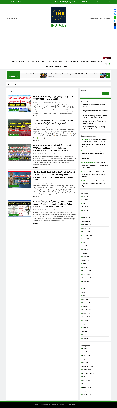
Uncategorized (86, 394)
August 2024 (85, 281)
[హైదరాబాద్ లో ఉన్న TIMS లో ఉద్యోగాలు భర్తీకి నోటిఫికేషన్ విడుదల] (89, 76)
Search (83, 90)
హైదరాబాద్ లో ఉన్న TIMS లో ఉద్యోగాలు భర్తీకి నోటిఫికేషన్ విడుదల (83, 2)
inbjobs (37, 127)
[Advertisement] (58, 43)
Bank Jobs (85, 362)
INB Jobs (58, 25)
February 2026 (86, 217)
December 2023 (86, 310)
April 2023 (85, 338)
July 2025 (85, 242)
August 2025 (85, 239)
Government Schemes (53, 66)
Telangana (85, 391)
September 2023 (87, 320)
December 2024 (86, 267)
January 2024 (86, 306)
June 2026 (85, 203)
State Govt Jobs (32, 61)
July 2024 (85, 285)
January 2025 (86, 263)
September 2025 (87, 235)
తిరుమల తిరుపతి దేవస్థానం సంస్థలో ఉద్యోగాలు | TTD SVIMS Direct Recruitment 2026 (59, 74)
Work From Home (87, 398)
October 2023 (86, 317)
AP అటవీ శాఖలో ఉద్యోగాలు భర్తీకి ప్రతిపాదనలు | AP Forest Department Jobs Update (95, 165)
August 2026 (85, 196)
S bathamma (86, 139)
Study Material (71, 61)
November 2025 (86, 228)
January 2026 (86, 221)
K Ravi (84, 171)
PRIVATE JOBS (86, 387)
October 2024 (86, 274)
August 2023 (85, 324)
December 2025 (86, 225)
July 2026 (85, 200)
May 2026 (85, 207)
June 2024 (85, 288)
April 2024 (85, 295)
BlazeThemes (71, 404)
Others (84, 384)
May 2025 (85, 249)
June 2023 (85, 331)
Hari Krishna (38, 102)
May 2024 (85, 292)
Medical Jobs (46, 61)
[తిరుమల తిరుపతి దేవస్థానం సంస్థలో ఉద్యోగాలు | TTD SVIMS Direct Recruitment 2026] (29, 76)
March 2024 (85, 299)
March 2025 (85, 256)
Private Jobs (57, 61)
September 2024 (87, 278)
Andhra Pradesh (14, 110)
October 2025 (86, 232)
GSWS (65, 66)
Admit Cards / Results (88, 61)
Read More (36, 116)
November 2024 (86, 271)
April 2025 (85, 253)
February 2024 (86, 303)
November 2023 (86, 313)
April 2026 (85, 210)
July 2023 (85, 327)
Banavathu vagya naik (89, 162)
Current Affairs (86, 369)
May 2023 (85, 335)
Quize (100, 61)
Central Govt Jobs (17, 61)
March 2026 (85, 214)
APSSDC (84, 359)
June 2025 (85, 246)
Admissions (85, 348)
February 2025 (86, 260)
